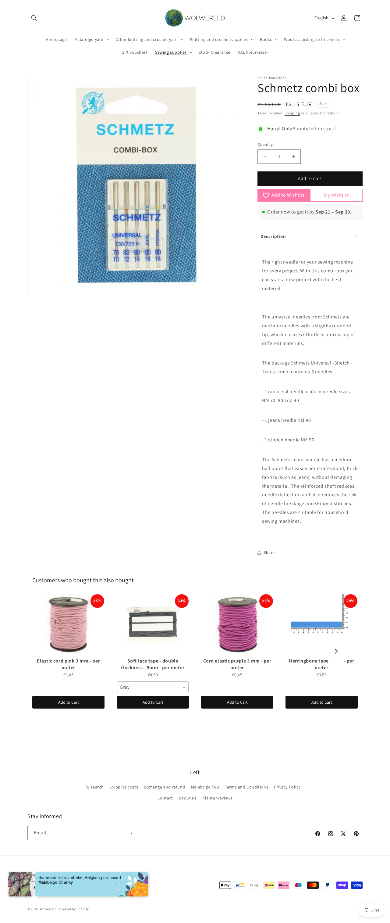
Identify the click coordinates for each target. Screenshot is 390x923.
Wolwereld (48, 909)
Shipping (292, 113)
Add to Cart (68, 702)
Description (273, 236)
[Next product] (336, 651)
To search (94, 787)
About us (188, 798)
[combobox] (153, 687)
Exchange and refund (164, 787)
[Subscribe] (130, 833)
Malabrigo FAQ (205, 787)
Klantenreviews (217, 798)
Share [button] (269, 552)
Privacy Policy (287, 787)
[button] (34, 18)
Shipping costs (123, 787)
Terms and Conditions (246, 787)
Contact (165, 798)
